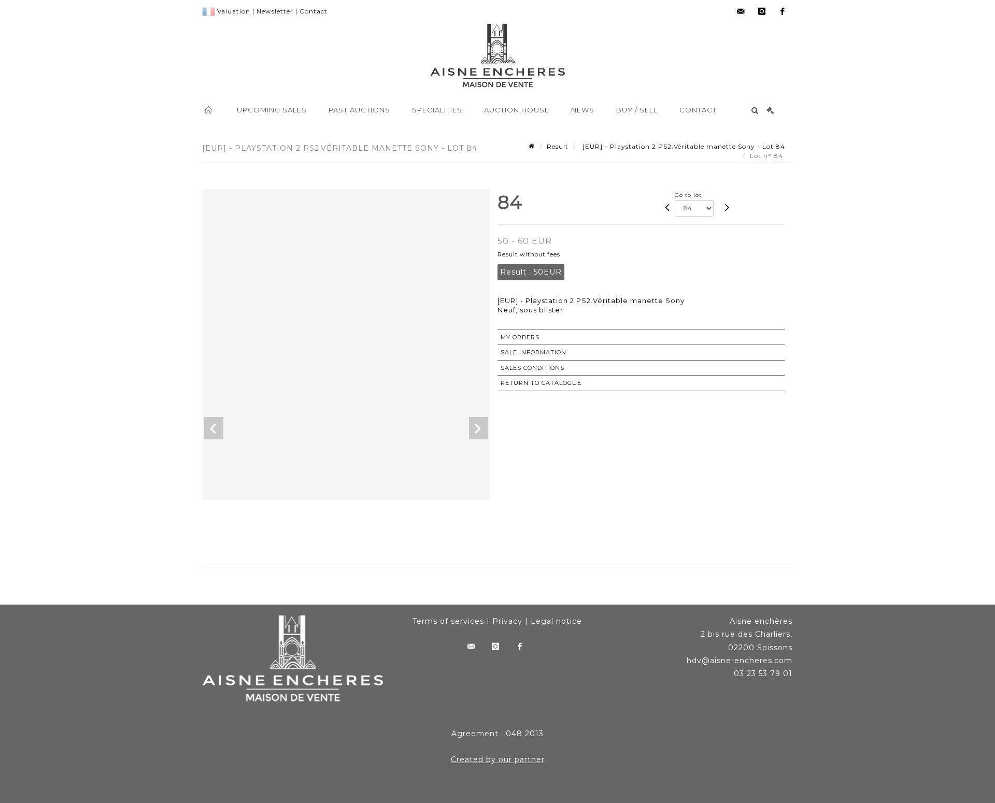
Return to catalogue (541, 382)
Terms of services (448, 621)
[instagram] (761, 11)
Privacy (507, 621)
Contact (314, 11)
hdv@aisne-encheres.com (739, 660)
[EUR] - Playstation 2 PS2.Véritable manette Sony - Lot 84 (682, 146)
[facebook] (782, 11)
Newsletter (275, 11)
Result (557, 146)
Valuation (233, 11)
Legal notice (556, 621)
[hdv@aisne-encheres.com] (741, 11)
